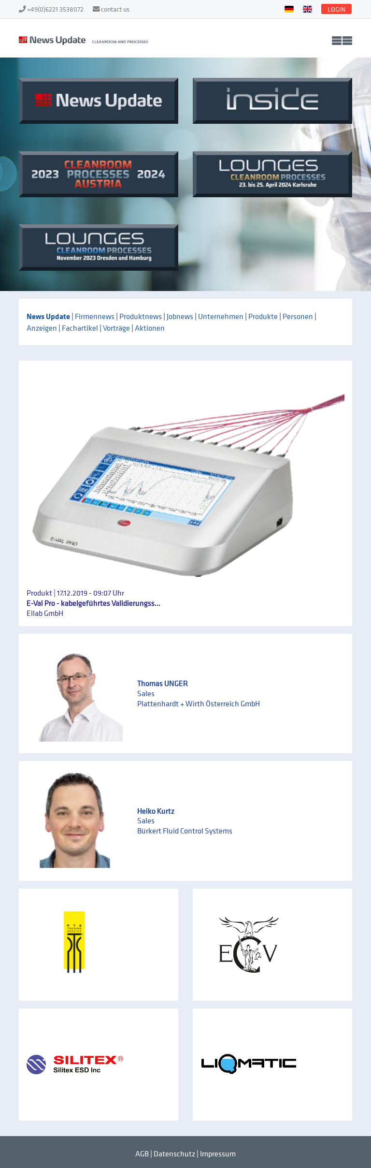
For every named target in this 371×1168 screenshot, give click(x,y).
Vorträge (116, 327)
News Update (48, 316)
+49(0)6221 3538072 (56, 9)
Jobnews (180, 316)
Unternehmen (220, 316)
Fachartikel (80, 327)
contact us (115, 9)
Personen (298, 316)
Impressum (218, 1153)
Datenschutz (174, 1153)
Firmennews (94, 316)
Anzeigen (42, 327)
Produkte (263, 316)
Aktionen (150, 327)
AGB (142, 1153)
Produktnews (140, 316)
